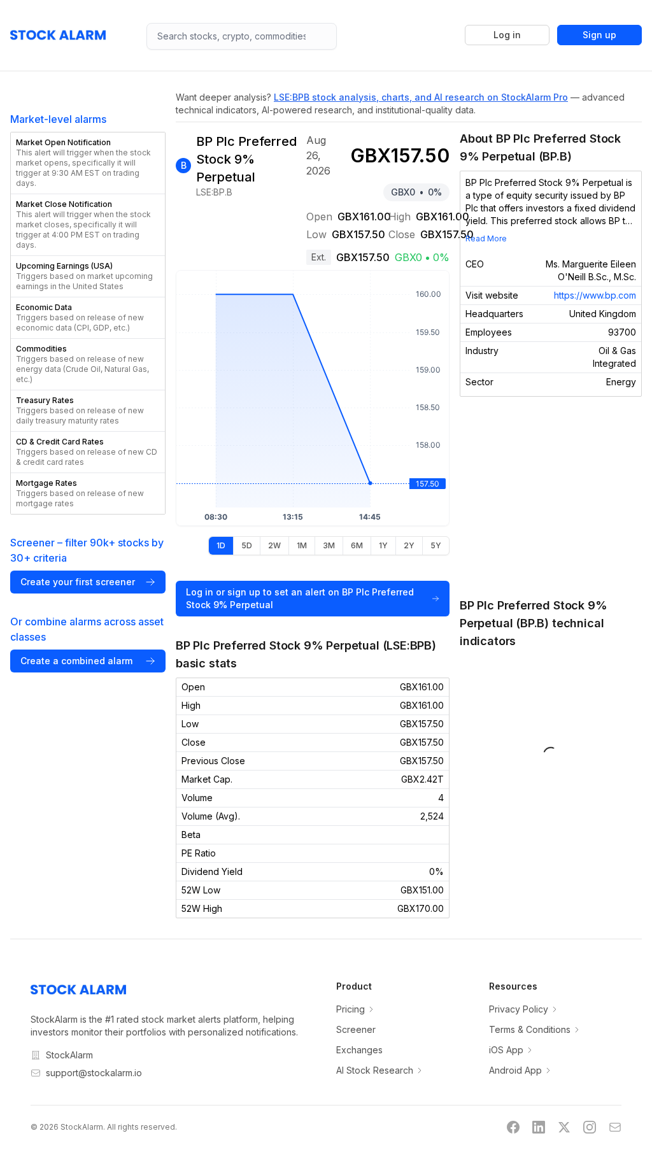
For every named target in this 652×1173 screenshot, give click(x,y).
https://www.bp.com (595, 295)
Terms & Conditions (529, 1029)
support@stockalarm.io (94, 1072)
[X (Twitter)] (564, 1127)
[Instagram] (589, 1127)
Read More (486, 238)
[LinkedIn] (538, 1127)
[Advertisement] (551, 496)
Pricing (350, 1009)
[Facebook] (513, 1127)
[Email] (615, 1127)
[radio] (221, 546)
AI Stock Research (374, 1070)
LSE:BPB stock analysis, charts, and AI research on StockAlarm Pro (421, 97)
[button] (88, 163)
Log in (507, 34)
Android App (515, 1070)
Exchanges (359, 1049)
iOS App (506, 1049)
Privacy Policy (518, 1009)
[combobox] (241, 36)
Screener (356, 1029)
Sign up (599, 34)
